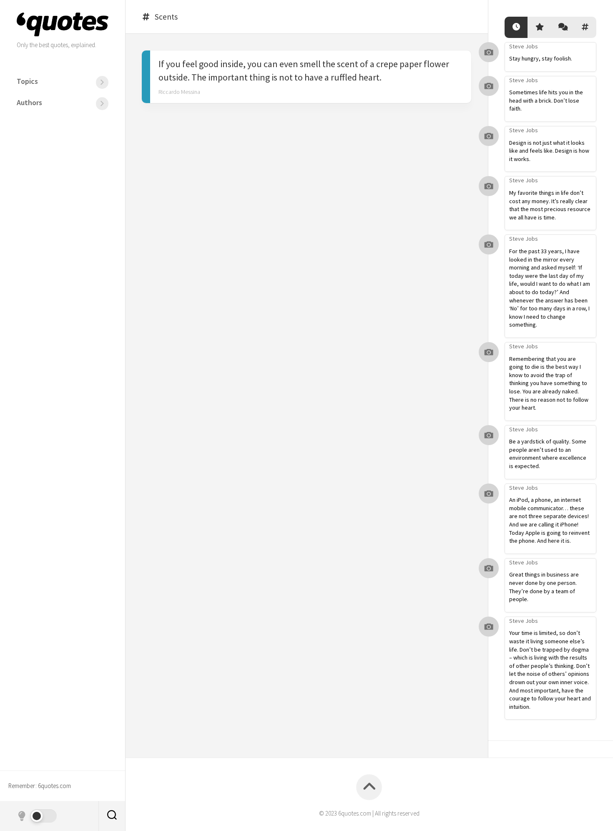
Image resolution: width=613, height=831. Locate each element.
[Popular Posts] (539, 27)
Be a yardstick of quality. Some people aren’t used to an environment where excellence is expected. (547, 454)
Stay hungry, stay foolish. (540, 58)
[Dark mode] (37, 816)
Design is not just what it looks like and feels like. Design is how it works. (549, 151)
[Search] (111, 816)
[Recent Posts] (516, 27)
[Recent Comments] (561, 27)
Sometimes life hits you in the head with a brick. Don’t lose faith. (546, 100)
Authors (29, 102)
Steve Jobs (523, 46)
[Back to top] (369, 787)
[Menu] (102, 82)
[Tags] (584, 27)
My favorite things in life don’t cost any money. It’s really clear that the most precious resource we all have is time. (549, 205)
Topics (27, 81)
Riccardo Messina (179, 92)
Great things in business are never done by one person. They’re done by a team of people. (544, 587)
